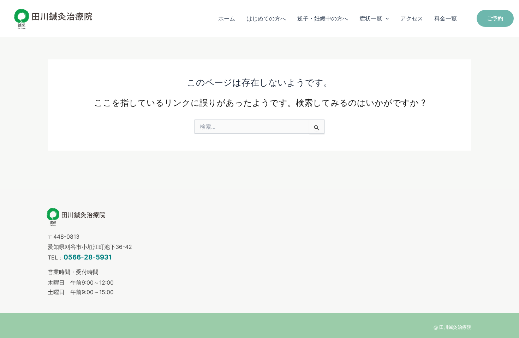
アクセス (411, 18)
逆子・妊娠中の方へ (322, 18)
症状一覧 (370, 18)
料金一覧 (445, 18)
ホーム (226, 18)
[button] (385, 18)
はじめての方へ (266, 18)
